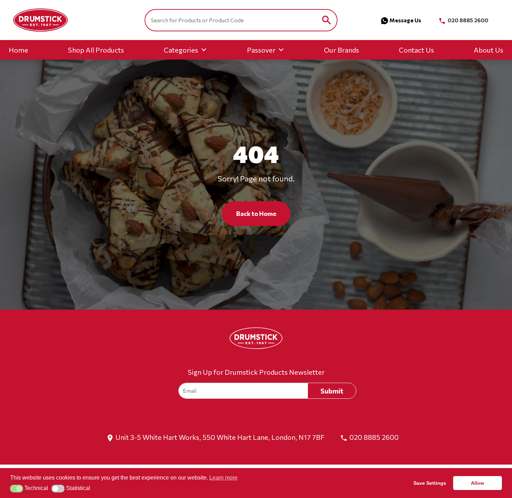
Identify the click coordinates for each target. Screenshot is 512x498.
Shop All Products (96, 50)
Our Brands (341, 50)
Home (18, 50)
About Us (488, 50)
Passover (261, 50)
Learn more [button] (223, 478)
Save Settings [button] (429, 483)
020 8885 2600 (467, 20)
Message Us (405, 20)
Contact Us (416, 50)
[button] (16, 488)
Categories (181, 50)
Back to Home (256, 213)
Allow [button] (477, 483)
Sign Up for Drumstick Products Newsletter (256, 372)
